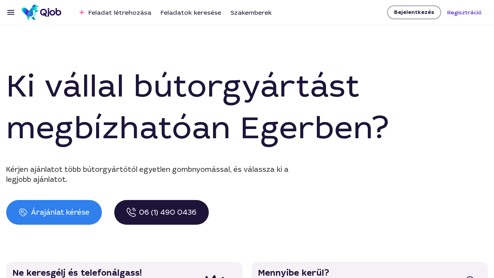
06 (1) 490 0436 (167, 212)
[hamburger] (10, 12)
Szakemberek (251, 12)
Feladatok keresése (191, 12)
